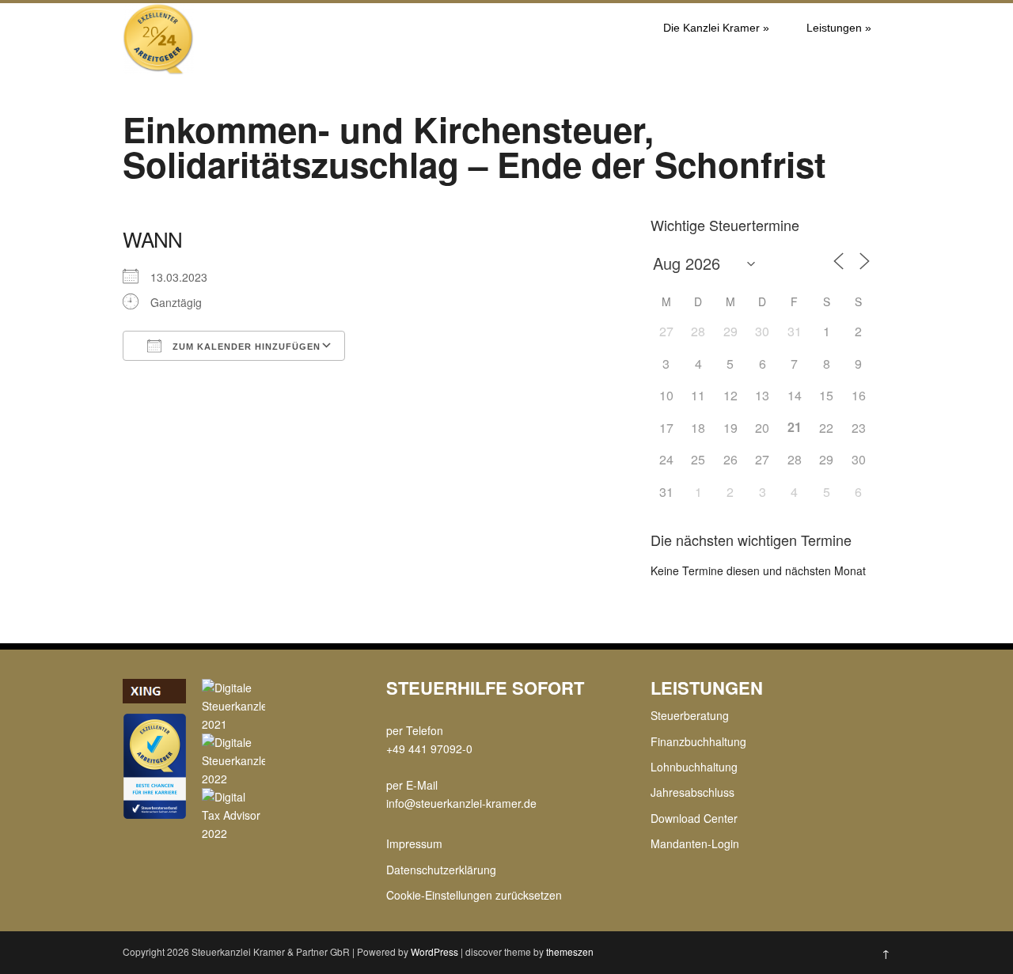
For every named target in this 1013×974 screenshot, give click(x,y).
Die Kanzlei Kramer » (716, 27)
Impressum (414, 843)
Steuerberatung (690, 715)
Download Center (694, 818)
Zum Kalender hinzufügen (245, 346)
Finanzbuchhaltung (698, 741)
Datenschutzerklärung (441, 869)
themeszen (570, 951)
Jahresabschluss (692, 792)
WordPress (434, 951)
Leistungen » (838, 27)
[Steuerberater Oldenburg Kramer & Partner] (158, 70)
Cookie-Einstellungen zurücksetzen (474, 895)
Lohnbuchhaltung (694, 767)
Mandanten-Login (695, 843)
